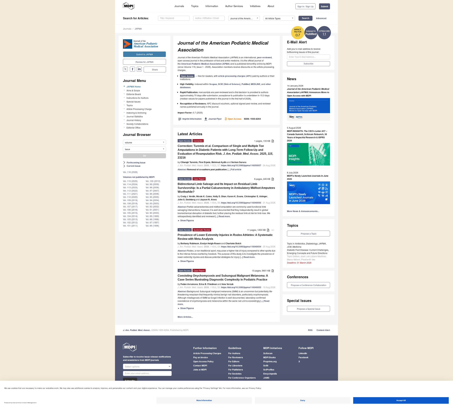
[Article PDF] (272, 141)
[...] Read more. (222, 216)
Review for (144, 61)
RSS (310, 330)
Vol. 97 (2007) (152, 190)
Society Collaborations (137, 123)
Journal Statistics (135, 116)
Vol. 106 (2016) (130, 209)
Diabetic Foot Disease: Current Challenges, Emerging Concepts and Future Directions (308, 251)
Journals (179, 6)
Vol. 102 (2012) (130, 222)
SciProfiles (268, 369)
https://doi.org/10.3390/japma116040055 (241, 287)
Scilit (265, 365)
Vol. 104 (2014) (130, 216)
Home (134, 86)
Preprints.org (270, 361)
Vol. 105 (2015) (130, 212)
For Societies (235, 373)
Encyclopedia (270, 373)
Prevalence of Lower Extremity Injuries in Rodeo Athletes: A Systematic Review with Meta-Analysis (225, 236)
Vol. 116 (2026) (130, 171)
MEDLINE (255, 84)
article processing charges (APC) (235, 76)
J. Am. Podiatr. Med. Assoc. (136, 330)
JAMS (266, 377)
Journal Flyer (213, 118)
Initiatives (255, 6)
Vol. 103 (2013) (130, 219)
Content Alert (323, 330)
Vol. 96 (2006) (152, 193)
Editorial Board (134, 94)
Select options (132, 366)
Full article (236, 169)
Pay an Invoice (200, 357)
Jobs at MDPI (200, 369)
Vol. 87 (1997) (152, 222)
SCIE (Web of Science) (229, 84)
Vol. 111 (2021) (130, 193)
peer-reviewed (264, 57)
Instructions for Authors (137, 97)
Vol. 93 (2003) (152, 203)
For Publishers (235, 369)
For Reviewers (235, 357)
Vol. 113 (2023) (130, 187)
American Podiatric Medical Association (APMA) (205, 63)
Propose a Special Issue (308, 308)
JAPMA (138, 28)
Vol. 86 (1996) (152, 225)
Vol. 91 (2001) (152, 209)
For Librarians (235, 365)
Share (155, 69)
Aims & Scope (133, 90)
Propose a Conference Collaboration (308, 285)
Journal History (134, 120)
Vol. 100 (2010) (153, 180)
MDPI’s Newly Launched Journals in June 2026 (307, 177)
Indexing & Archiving (136, 112)
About (271, 6)
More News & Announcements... (303, 211)
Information (211, 6)
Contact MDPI (200, 365)
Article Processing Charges (207, 353)
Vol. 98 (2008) (152, 187)
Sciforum (268, 353)
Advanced (321, 18)
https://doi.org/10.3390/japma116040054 (241, 246)
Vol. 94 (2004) (152, 200)
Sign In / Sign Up (305, 6)
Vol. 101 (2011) (130, 225)
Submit (324, 6)
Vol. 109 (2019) (130, 200)
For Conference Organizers (242, 377)
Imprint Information (190, 118)
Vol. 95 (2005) (152, 196)
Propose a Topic (308, 233)
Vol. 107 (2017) (130, 206)
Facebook (303, 357)
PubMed (246, 84)
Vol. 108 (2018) (130, 203)
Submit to (144, 54)
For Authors (234, 353)
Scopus (213, 84)
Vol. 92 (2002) (152, 206)
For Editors (233, 361)
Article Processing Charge (139, 108)
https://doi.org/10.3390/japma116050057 (241, 165)
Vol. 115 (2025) (130, 180)
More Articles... (185, 316)
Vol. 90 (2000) (152, 212)
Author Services (234, 6)
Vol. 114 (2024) (130, 184)
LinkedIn (303, 353)
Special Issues (134, 101)
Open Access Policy (203, 361)
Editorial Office (134, 127)
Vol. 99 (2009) (152, 184)
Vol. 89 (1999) (152, 216)
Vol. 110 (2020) (130, 196)
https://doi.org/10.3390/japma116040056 (241, 202)
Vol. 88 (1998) (152, 219)
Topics (194, 6)
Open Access (187, 76)
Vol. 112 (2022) (130, 190)
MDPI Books (269, 357)
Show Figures (186, 220)
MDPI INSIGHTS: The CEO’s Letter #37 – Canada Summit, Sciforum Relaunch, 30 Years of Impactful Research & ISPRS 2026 (307, 135)
